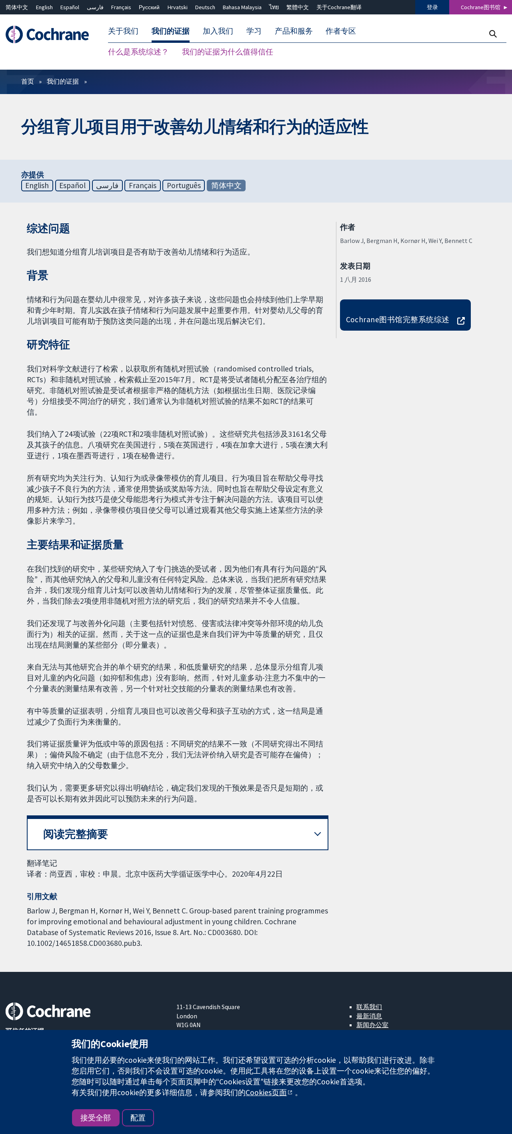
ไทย (274, 7)
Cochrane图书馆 (480, 7)
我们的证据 (63, 81)
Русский (149, 7)
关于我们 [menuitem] (123, 31)
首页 (27, 81)
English (44, 7)
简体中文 (17, 7)
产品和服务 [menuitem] (294, 31)
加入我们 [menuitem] (218, 31)
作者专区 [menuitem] (341, 31)
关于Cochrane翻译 (339, 7)
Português (184, 185)
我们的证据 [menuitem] (171, 31)
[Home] (51, 34)
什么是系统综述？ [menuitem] (138, 52)
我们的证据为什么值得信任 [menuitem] (227, 52)
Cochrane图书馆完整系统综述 (398, 319)
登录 (432, 7)
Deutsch (205, 7)
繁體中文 (297, 7)
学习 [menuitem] (254, 31)
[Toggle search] (492, 34)
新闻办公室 (372, 1025)
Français (121, 7)
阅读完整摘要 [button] (75, 834)
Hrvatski (178, 7)
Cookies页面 (266, 1092)
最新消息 (369, 1016)
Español (69, 7)
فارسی (95, 7)
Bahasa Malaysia (242, 7)
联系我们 (369, 1007)
